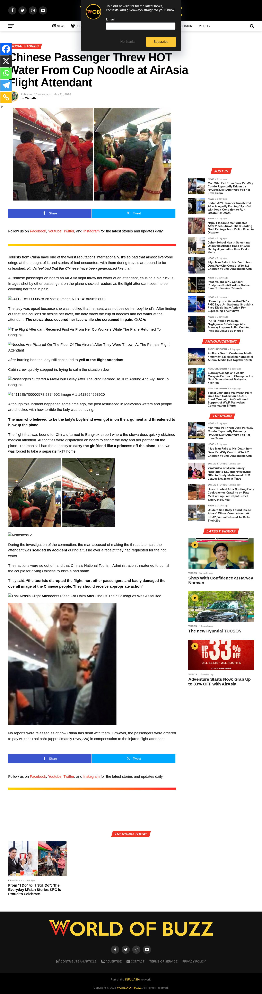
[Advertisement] (221, 136)
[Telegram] (6, 85)
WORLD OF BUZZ (129, 987)
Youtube (54, 231)
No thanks (128, 41)
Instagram (91, 231)
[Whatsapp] (6, 73)
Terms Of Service (163, 961)
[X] (6, 61)
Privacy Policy (194, 961)
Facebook (38, 231)
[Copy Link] (6, 97)
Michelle (30, 98)
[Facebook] (6, 49)
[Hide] (1, 107)
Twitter (68, 231)
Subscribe (161, 41)
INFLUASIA (132, 979)
